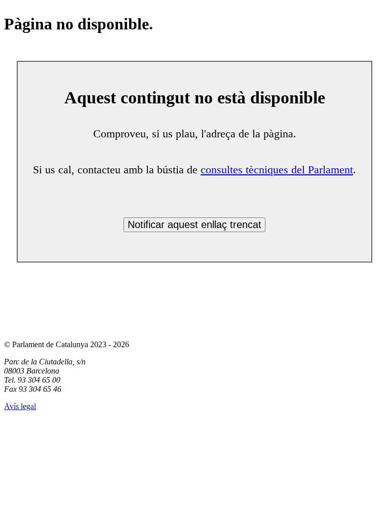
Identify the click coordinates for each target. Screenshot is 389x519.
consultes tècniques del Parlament (277, 169)
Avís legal (20, 406)
